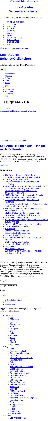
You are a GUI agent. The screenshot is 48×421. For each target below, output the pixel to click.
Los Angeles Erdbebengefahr (17, 233)
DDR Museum (16, 380)
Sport (10, 35)
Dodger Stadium (17, 382)
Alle (1, 141)
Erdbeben (14, 393)
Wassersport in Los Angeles (17, 231)
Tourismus (13, 40)
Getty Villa (9, 246)
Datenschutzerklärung (13, 300)
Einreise (13, 389)
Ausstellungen (16, 360)
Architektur (15, 37)
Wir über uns (10, 304)
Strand (11, 31)
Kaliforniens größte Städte (16, 217)
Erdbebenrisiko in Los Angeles (23, 398)
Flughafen (14, 411)
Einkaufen (14, 387)
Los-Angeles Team (18, 418)
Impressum (9, 302)
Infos (10, 44)
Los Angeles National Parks (17, 244)
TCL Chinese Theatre (14, 193)
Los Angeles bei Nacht (15, 235)
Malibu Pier (10, 229)
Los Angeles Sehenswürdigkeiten (24, 9)
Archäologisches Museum (21, 353)
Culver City (15, 378)
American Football (18, 351)
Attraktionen (15, 22)
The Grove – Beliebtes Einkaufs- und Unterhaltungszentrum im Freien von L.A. (23, 176)
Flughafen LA (16, 413)
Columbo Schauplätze (19, 373)
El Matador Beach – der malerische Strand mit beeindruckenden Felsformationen (25, 196)
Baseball (14, 364)
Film (10, 33)
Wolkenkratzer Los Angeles (17, 242)
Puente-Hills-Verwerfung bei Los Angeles (23, 224)
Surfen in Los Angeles (14, 249)
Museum (11, 24)
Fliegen (13, 407)
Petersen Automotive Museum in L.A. (21, 191)
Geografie (13, 42)
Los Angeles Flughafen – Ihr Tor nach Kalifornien (22, 147)
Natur (10, 29)
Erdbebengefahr (17, 396)
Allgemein (14, 320)
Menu (3, 69)
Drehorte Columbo (18, 384)
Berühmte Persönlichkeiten (21, 367)
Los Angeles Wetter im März (17, 180)
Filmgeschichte (16, 404)
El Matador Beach (17, 391)
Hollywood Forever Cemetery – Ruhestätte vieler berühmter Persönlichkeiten (26, 205)
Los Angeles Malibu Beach (16, 226)
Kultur (11, 26)
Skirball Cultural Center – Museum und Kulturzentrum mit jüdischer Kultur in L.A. (22, 214)
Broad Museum (16, 369)
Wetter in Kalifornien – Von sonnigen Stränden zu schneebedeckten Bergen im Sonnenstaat (26, 187)
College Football (17, 371)
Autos (12, 362)
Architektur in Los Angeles (21, 358)
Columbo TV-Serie (18, 375)
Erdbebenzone (16, 400)
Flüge (12, 409)
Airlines (13, 349)
